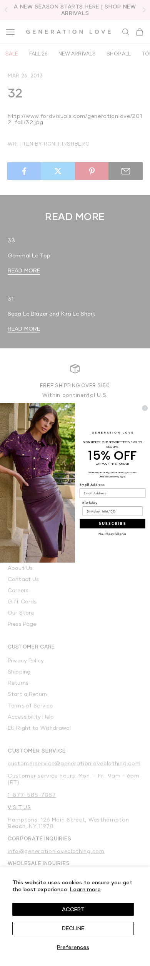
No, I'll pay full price (112, 534)
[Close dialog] (145, 408)
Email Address (92, 484)
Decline (73, 928)
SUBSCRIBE (112, 523)
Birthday (90, 503)
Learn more (85, 889)
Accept (73, 909)
